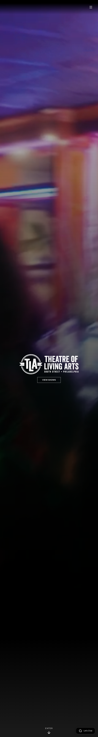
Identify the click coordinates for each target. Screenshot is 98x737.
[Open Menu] (91, 7)
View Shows (49, 380)
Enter (49, 728)
